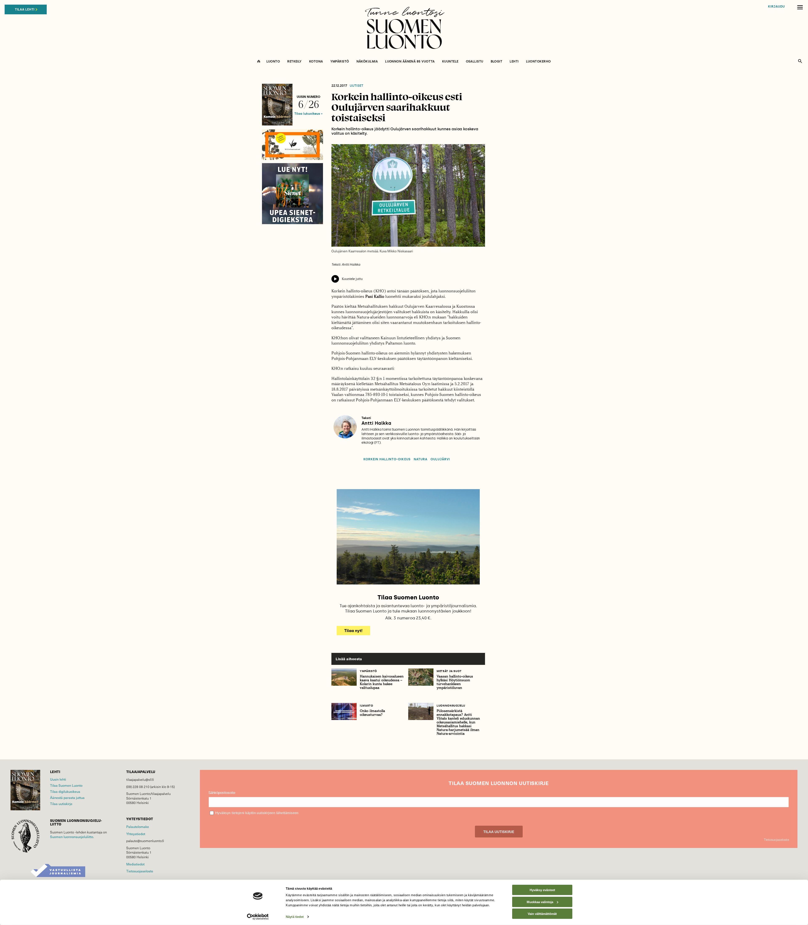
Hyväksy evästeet (542, 890)
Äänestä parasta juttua (67, 797)
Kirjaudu (776, 6)
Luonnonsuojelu (451, 705)
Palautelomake (137, 826)
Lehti (514, 61)
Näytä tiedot (295, 916)
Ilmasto (366, 705)
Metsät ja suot (449, 671)
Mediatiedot (135, 863)
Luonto (273, 61)
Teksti (366, 418)
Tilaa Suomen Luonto (66, 785)
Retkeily (294, 61)
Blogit (496, 61)
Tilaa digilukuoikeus (65, 791)
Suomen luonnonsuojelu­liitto (71, 836)
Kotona (316, 61)
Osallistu (474, 61)
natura (420, 459)
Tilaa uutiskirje (61, 803)
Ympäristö (339, 61)
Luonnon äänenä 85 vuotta (410, 61)
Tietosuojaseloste (139, 870)
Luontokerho (538, 61)
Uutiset (356, 85)
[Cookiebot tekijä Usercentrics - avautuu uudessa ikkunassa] (257, 917)
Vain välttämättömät (542, 914)
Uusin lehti (58, 779)
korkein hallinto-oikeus (387, 459)
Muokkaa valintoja (540, 902)
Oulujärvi (440, 459)
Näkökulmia (367, 61)
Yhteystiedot (135, 833)
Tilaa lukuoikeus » (308, 114)
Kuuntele (450, 61)
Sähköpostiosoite (221, 793)
